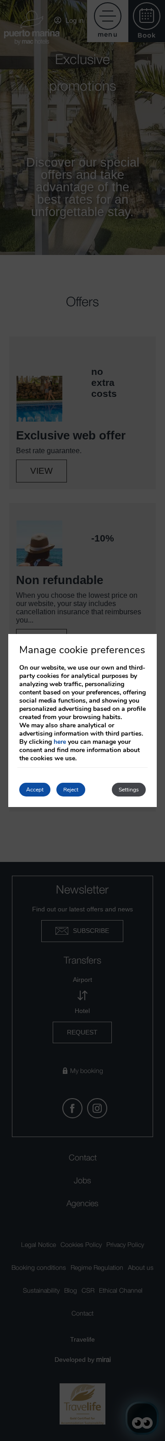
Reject (70, 789)
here (60, 741)
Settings (129, 789)
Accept (35, 789)
